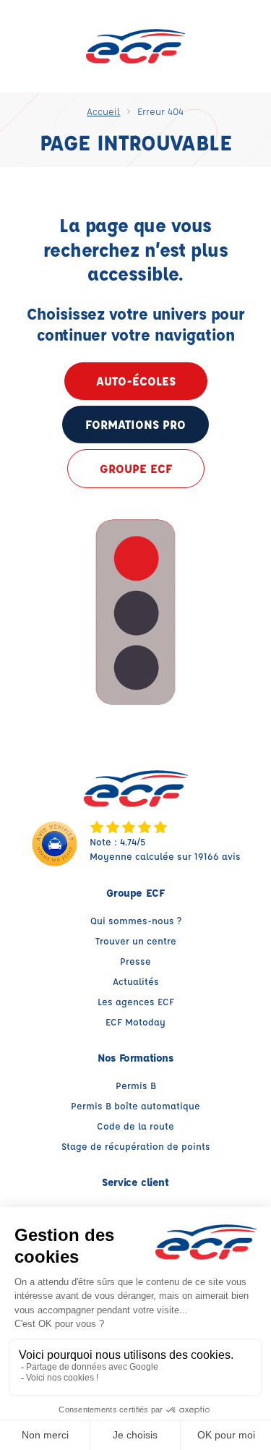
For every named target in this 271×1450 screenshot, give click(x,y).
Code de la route (135, 1126)
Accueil (103, 111)
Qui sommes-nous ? (135, 920)
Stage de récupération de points (135, 1146)
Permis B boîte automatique (135, 1105)
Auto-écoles (136, 380)
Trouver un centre (135, 940)
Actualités (136, 981)
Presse (135, 961)
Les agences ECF (136, 1001)
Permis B (136, 1085)
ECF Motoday (135, 1021)
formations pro (135, 424)
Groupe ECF (136, 468)
